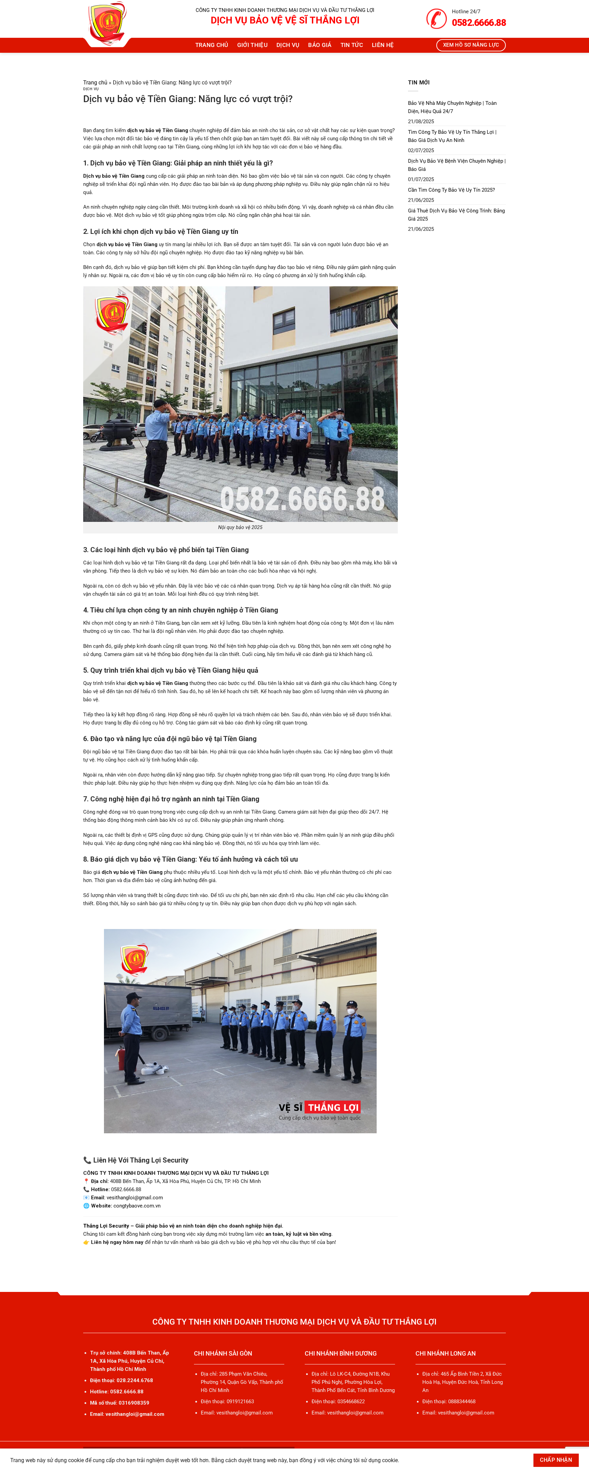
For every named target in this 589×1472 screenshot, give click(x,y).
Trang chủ (211, 45)
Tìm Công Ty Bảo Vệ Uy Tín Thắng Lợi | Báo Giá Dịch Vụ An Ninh (452, 136)
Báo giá (319, 45)
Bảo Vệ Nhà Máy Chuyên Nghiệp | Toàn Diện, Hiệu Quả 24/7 (452, 107)
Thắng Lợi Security (106, 1226)
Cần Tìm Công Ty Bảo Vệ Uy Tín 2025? (451, 190)
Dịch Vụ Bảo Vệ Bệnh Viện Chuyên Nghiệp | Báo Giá (457, 165)
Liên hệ (383, 45)
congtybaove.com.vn (137, 1206)
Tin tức (352, 45)
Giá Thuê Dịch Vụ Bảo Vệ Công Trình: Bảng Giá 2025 (456, 215)
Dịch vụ (287, 45)
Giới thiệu (252, 45)
